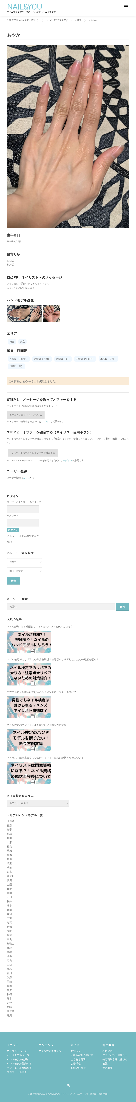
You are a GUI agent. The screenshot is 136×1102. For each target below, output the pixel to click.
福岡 (9, 985)
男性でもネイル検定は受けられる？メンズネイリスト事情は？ (41, 692)
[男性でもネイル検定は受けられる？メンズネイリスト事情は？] (29, 707)
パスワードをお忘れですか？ (23, 536)
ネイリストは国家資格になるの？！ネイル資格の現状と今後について (45, 757)
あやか (27, 381)
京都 (9, 926)
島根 (9, 952)
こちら (26, 477)
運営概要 (107, 1067)
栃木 (9, 854)
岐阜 (9, 905)
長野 (9, 888)
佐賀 (9, 990)
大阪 (9, 931)
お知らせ (76, 1050)
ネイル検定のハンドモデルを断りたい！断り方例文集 (36, 724)
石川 (9, 897)
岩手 (9, 829)
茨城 (9, 850)
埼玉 (9, 863)
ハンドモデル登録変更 (19, 1067)
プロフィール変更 (17, 1072)
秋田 (9, 838)
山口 (9, 964)
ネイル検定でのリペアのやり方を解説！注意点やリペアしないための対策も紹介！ (53, 659)
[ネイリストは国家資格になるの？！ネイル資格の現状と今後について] (29, 773)
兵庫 (9, 935)
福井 (9, 901)
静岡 (9, 909)
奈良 (9, 939)
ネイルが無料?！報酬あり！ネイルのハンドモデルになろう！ (41, 626)
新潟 (9, 880)
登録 (9, 542)
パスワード (12, 515)
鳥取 (9, 947)
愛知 (9, 914)
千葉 (9, 867)
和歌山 (10, 943)
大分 (9, 1002)
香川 (9, 973)
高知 (9, 981)
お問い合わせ (78, 1067)
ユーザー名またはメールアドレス (24, 502)
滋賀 (9, 922)
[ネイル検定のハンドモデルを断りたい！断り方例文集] (29, 740)
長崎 (9, 994)
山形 (9, 842)
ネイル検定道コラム (50, 1050)
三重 (9, 918)
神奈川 (10, 876)
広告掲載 (76, 1063)
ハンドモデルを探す (18, 1059)
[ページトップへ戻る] (68, 1085)
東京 (9, 871)
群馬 (9, 859)
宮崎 (9, 1006)
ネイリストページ (17, 1050)
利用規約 (107, 1050)
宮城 (9, 833)
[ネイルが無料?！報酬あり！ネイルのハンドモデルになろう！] (29, 642)
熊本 (9, 998)
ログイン (46, 421)
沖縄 (9, 1015)
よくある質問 (78, 1059)
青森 (9, 825)
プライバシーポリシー (115, 1055)
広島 (9, 960)
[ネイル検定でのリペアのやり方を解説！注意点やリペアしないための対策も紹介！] (29, 674)
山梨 (9, 884)
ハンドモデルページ (18, 1055)
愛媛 (9, 977)
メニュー (126, 6)
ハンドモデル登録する (19, 1063)
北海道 (10, 821)
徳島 (9, 969)
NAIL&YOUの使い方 (82, 1055)
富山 (9, 892)
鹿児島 (10, 1011)
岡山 (9, 956)
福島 (9, 846)
